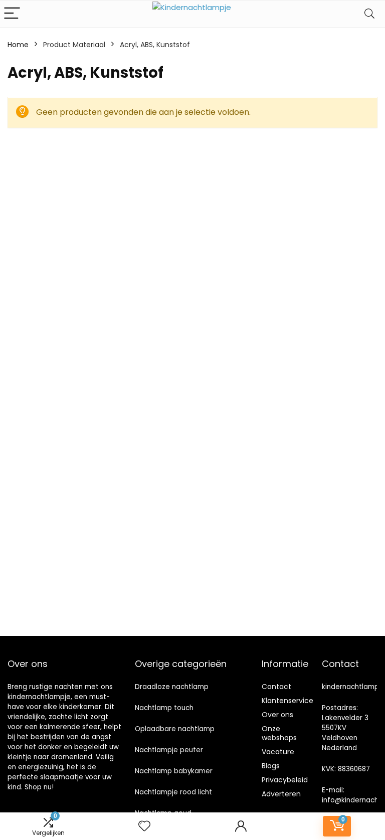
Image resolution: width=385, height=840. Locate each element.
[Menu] (12, 14)
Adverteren (281, 794)
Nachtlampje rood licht (173, 792)
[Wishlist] (144, 826)
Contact (276, 687)
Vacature (278, 752)
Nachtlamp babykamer (174, 771)
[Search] (369, 14)
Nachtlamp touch (164, 708)
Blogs (271, 766)
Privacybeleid (285, 780)
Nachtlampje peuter (169, 750)
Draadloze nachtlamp (172, 687)
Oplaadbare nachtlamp (175, 729)
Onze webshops (279, 733)
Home (18, 45)
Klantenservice (287, 701)
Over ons (277, 715)
